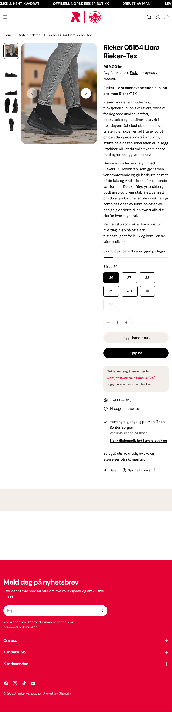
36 (111, 277)
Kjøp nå (136, 353)
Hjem (7, 35)
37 (129, 277)
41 (147, 291)
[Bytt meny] (5, 17)
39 (111, 291)
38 (147, 277)
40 (129, 291)
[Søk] (148, 17)
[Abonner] (102, 610)
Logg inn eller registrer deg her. (129, 384)
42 (114, 306)
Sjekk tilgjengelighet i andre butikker (138, 441)
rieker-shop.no (29, 693)
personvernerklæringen (20, 627)
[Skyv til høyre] (86, 93)
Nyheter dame (29, 35)
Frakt (134, 72)
